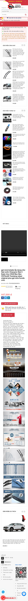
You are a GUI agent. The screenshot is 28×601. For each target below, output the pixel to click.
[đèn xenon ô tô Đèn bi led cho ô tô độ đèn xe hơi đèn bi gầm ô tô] (7, 165)
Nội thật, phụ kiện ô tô (21, 589)
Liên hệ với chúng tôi (7, 579)
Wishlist (11, 3)
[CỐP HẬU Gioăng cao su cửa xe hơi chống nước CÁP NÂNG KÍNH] (7, 190)
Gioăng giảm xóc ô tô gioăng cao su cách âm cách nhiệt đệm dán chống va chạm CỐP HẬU (19, 116)
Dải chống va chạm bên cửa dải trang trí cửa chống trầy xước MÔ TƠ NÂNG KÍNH (19, 170)
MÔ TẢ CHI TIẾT (8, 315)
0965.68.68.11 (8, 562)
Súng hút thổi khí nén (22, 583)
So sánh (18, 3)
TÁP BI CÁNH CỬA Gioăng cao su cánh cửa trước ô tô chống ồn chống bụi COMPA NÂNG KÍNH (19, 198)
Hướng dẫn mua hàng (8, 570)
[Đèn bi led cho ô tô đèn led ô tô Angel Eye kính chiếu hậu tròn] (7, 138)
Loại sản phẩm (5, 11)
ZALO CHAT (18, 564)
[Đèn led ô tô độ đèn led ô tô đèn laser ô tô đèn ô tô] (7, 146)
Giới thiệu (5, 567)
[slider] (4, 286)
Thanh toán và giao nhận (7, 573)
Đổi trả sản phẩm (7, 577)
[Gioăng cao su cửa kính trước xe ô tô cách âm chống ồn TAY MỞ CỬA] (7, 181)
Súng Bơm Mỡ (20, 586)
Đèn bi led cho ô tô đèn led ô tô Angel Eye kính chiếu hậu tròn (19, 135)
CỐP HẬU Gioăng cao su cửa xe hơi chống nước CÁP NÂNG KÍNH (18, 188)
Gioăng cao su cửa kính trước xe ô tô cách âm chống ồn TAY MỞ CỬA (18, 178)
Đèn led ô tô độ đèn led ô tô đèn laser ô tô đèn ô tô (18, 143)
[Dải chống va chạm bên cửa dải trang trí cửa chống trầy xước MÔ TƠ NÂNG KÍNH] (7, 172)
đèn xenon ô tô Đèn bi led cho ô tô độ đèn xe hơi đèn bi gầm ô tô (19, 163)
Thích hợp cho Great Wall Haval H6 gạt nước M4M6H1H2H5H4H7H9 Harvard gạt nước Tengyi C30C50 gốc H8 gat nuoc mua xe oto (18, 64)
